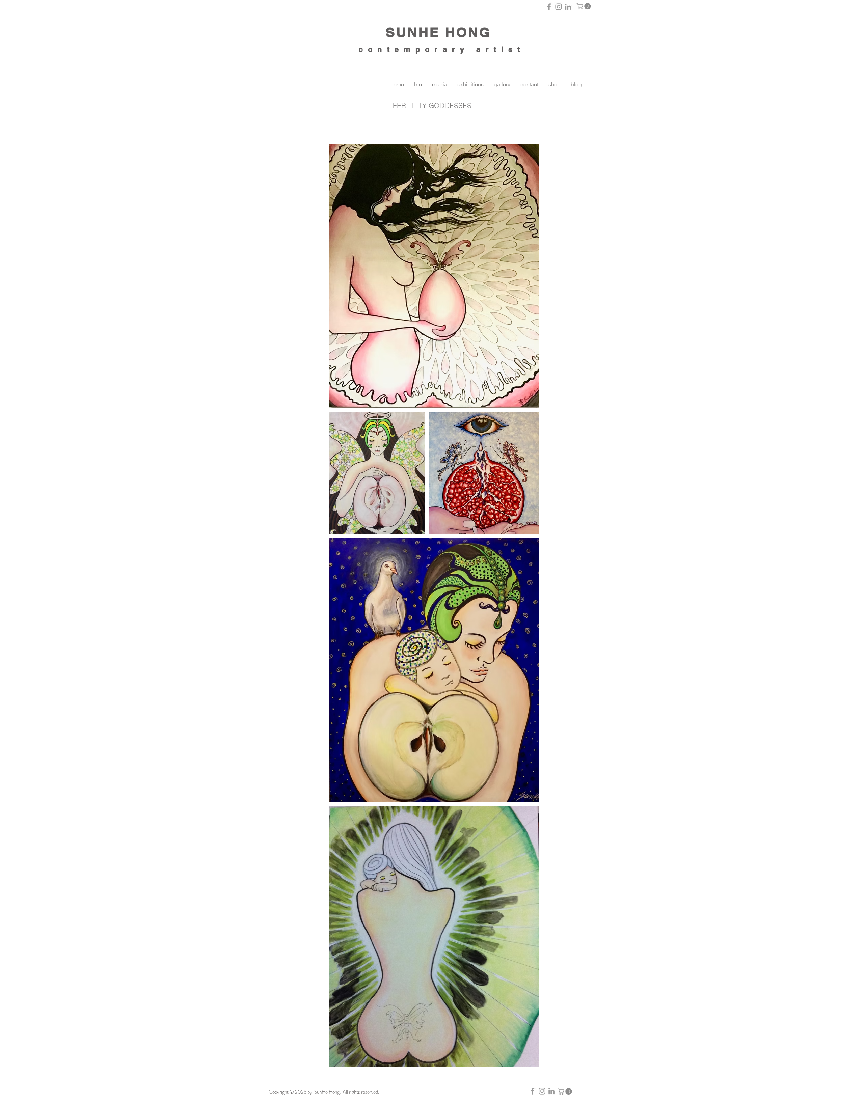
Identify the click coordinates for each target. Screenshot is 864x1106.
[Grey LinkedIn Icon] (568, 6)
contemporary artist (442, 49)
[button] (584, 6)
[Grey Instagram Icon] (558, 6)
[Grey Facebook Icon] (549, 6)
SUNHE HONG (438, 32)
